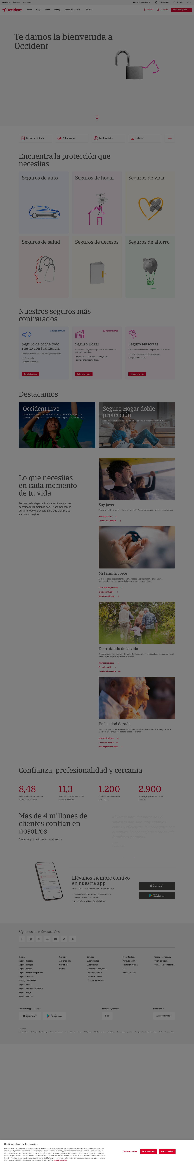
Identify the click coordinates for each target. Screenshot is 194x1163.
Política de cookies (60, 1160)
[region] (97, 1151)
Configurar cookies (130, 1151)
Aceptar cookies (167, 1151)
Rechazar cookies (148, 1151)
